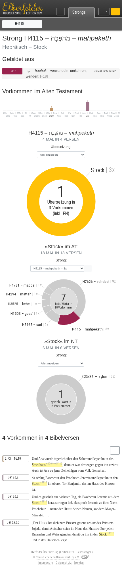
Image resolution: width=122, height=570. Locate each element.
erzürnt (113, 465)
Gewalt (96, 470)
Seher (83, 459)
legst (63, 540)
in (91, 534)
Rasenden (38, 534)
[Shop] (115, 12)
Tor (64, 484)
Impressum (45, 563)
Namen (87, 509)
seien (66, 529)
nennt (54, 509)
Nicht (113, 503)
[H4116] (37, 24)
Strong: (61, 260)
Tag (73, 497)
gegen (99, 465)
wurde (49, 459)
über (69, 459)
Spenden (79, 563)
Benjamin (74, 484)
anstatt (91, 523)
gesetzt (81, 523)
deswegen (87, 465)
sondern (99, 509)
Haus (95, 484)
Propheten (72, 478)
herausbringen (57, 503)
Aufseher (56, 529)
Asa (41, 459)
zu (100, 503)
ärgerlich (60, 459)
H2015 (12, 71)
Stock (39, 484)
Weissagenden (61, 534)
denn (67, 465)
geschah (47, 497)
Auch (35, 470)
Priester (71, 523)
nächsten (64, 497)
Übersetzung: (61, 147)
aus (110, 497)
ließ (70, 503)
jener (57, 470)
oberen (56, 484)
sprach (82, 503)
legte (96, 459)
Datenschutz (63, 563)
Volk (88, 470)
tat (41, 470)
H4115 (20, 24)
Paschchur (52, 478)
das (84, 484)
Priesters (107, 523)
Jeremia (85, 478)
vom (81, 470)
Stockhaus (47, 465)
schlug (40, 478)
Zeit (63, 470)
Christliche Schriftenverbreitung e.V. (57, 557)
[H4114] (7, 24)
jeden (109, 529)
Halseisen (53, 540)
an (103, 470)
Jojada (36, 529)
